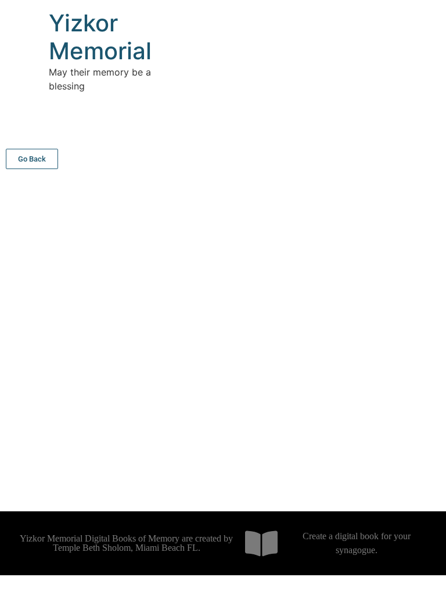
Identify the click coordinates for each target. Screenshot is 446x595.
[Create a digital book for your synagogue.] (261, 543)
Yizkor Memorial (100, 37)
